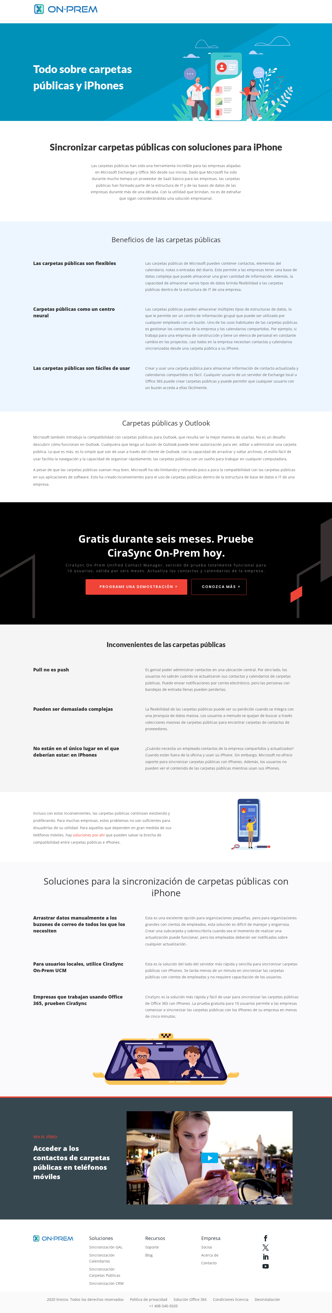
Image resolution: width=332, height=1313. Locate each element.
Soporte (152, 1247)
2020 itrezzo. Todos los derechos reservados (85, 1299)
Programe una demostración (136, 586)
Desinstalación (267, 1299)
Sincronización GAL (105, 1247)
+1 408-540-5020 (163, 1305)
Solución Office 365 (190, 1299)
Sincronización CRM (106, 1283)
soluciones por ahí (88, 835)
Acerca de (209, 1255)
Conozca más (219, 586)
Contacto (209, 1262)
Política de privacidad (148, 1299)
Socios (206, 1247)
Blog (149, 1255)
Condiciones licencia (230, 1299)
